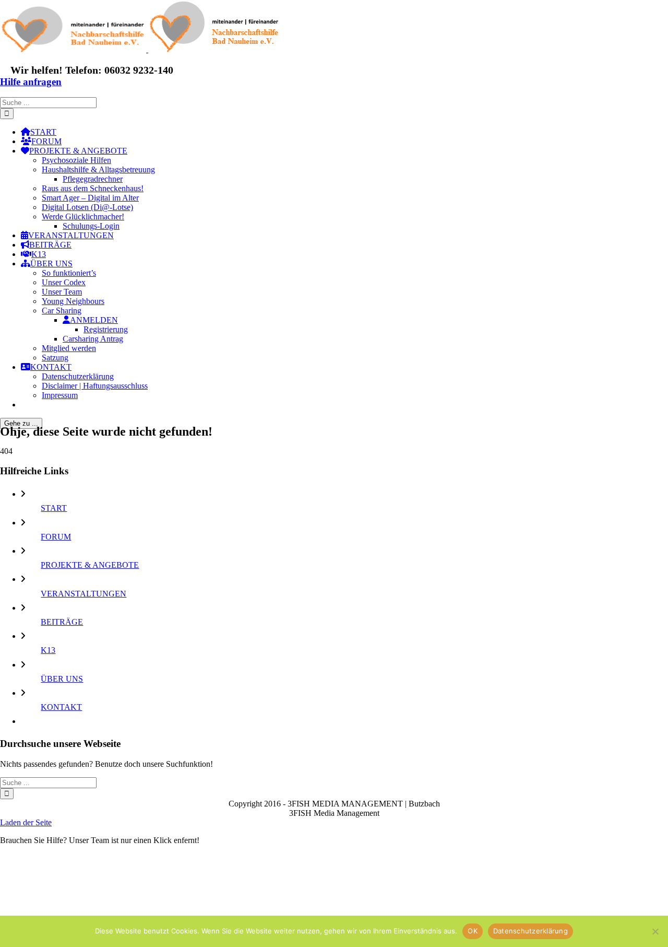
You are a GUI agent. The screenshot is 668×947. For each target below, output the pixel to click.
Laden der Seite (26, 822)
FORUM (56, 536)
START (54, 508)
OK (473, 931)
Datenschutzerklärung (530, 931)
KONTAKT (61, 707)
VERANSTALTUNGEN (83, 593)
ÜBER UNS (62, 678)
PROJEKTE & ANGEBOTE (90, 564)
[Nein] (655, 931)
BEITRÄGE (62, 621)
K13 (48, 650)
